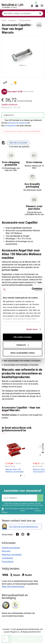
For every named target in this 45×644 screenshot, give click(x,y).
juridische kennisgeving (17, 123)
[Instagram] (22, 534)
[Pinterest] (28, 534)
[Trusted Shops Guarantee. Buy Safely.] (6, 605)
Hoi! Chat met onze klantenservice (23, 526)
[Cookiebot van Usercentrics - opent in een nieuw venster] (32, 289)
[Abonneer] (40, 498)
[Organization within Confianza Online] (15, 605)
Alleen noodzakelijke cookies (22, 353)
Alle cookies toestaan (22, 337)
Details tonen (32, 329)
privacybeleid (10, 125)
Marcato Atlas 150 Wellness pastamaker (14, 470)
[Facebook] (17, 534)
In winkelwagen (29, 639)
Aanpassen (21, 345)
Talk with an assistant (18, 143)
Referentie (5, 107)
